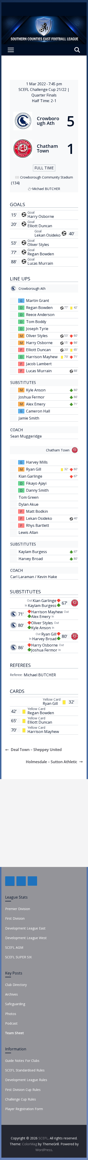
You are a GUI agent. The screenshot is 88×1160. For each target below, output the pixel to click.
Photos (10, 1013)
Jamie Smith (29, 418)
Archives (11, 994)
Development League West (26, 938)
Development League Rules (26, 1080)
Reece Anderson (40, 314)
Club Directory (16, 984)
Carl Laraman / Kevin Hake (33, 576)
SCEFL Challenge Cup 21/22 (43, 89)
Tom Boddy (36, 321)
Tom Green (28, 497)
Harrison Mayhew (41, 356)
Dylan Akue (28, 504)
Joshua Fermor (32, 397)
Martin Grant (37, 300)
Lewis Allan (28, 532)
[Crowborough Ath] (44, 121)
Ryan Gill (33, 469)
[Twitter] (21, 881)
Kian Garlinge (30, 476)
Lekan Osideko (47, 235)
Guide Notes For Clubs (22, 1060)
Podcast (11, 1023)
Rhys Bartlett (37, 525)
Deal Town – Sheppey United (36, 749)
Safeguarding (15, 1004)
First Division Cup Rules (23, 1089)
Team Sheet (14, 1033)
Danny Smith (37, 490)
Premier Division (17, 909)
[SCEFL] (44, 19)
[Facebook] (10, 881)
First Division (15, 918)
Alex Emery (35, 404)
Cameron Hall (38, 411)
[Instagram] (32, 881)
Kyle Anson (36, 390)
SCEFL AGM (14, 947)
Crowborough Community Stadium (46, 177)
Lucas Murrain (40, 263)
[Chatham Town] (44, 148)
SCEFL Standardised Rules (25, 1070)
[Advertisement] (44, 823)
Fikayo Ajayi (36, 483)
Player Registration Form (24, 1109)
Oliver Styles (38, 244)
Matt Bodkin (37, 511)
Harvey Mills (37, 462)
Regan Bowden (40, 254)
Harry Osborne (40, 216)
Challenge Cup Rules (20, 1099)
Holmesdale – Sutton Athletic (51, 761)
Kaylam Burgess (33, 551)
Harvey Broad (31, 558)
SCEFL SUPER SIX (18, 957)
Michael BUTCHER (40, 674)
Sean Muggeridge (26, 436)
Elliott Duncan (39, 225)
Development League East (25, 928)
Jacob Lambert (39, 363)
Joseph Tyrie (37, 328)
